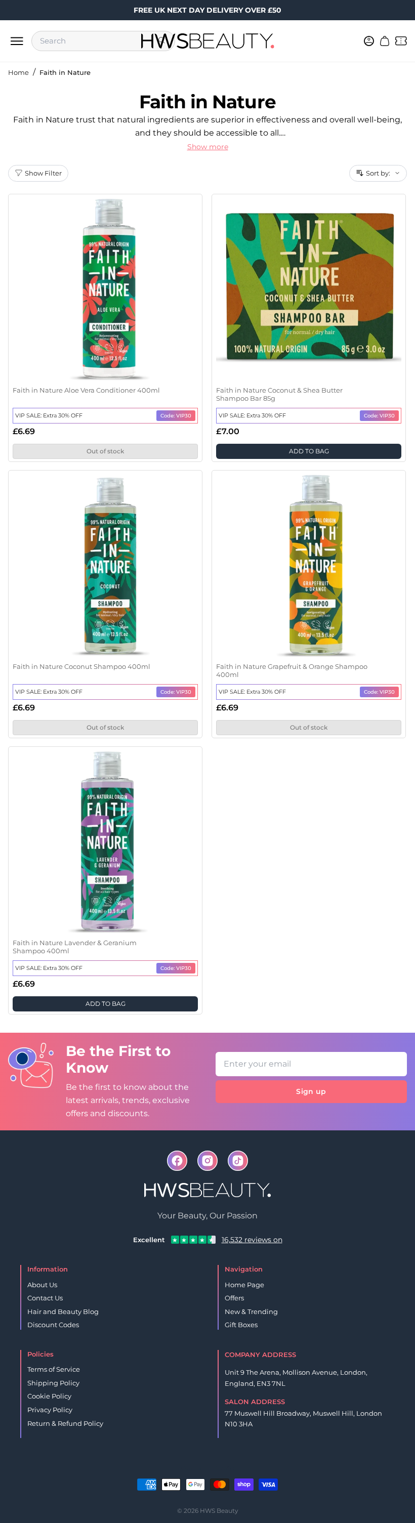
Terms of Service (53, 1369)
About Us (42, 1285)
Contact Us (45, 1298)
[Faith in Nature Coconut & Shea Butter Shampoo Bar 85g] (308, 289)
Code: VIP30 (175, 415)
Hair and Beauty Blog (63, 1311)
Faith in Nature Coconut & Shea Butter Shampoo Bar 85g (279, 394)
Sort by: (378, 173)
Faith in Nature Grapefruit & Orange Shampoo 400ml (291, 670)
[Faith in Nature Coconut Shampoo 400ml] (105, 565)
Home (18, 72)
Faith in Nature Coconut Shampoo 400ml (81, 666)
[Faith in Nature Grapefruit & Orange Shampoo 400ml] (308, 565)
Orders (191, 1468)
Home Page (244, 1285)
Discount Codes (53, 1325)
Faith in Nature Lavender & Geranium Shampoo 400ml (75, 947)
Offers (234, 1298)
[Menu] (16, 41)
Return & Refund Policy (65, 1423)
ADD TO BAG (309, 451)
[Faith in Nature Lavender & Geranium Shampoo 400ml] (105, 842)
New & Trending (251, 1311)
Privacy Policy (49, 1410)
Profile (224, 1468)
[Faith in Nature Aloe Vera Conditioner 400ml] (105, 289)
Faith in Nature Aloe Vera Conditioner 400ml (86, 390)
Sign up (311, 1091)
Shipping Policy (53, 1383)
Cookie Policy (49, 1396)
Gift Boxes (241, 1325)
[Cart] (384, 41)
